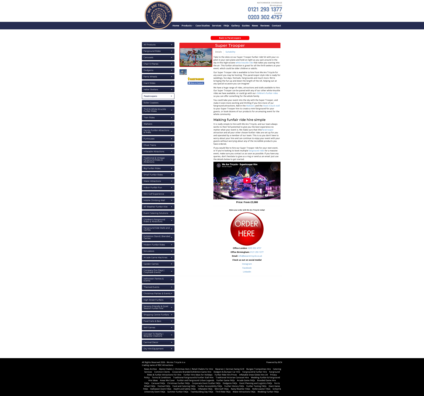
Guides (246, 25)
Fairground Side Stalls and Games (157, 229)
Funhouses (149, 139)
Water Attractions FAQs (244, 391)
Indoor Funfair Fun (153, 187)
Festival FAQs (164, 386)
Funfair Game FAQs (225, 380)
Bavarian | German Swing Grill (229, 369)
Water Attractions (152, 181)
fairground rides (256, 150)
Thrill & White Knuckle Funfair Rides (155, 110)
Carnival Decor (151, 342)
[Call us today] (265, 9)
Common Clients (162, 371)
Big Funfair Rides (152, 168)
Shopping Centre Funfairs (156, 315)
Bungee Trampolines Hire (258, 369)
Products (187, 25)
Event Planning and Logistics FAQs (255, 383)
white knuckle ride (244, 62)
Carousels (148, 57)
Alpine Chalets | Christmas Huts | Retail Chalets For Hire (186, 369)
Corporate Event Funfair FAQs (206, 383)
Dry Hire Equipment (154, 349)
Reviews (265, 25)
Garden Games (151, 264)
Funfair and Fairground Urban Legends (195, 380)
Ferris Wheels (150, 77)
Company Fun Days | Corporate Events (154, 271)
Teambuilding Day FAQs (201, 391)
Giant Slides (149, 83)
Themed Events (151, 287)
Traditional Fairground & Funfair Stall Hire (193, 377)
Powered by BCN (274, 362)
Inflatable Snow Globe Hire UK (253, 374)
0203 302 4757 (254, 248)
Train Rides (149, 117)
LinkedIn (247, 271)
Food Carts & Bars (152, 321)
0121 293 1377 (256, 252)
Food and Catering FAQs (183, 386)
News (255, 25)
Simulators (149, 251)
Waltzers (148, 124)
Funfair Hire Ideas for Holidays (198, 374)
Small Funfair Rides (153, 175)
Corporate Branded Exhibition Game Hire (191, 371)
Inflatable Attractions (154, 151)
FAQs (226, 25)
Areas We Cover (167, 380)
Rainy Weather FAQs (240, 388)
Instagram (247, 264)
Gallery (235, 25)
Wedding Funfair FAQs (268, 391)
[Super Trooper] (196, 57)
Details (218, 51)
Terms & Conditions (161, 377)
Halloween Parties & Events (154, 280)
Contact (276, 25)
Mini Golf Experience (154, 194)
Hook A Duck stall (271, 105)
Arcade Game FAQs (246, 380)
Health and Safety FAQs (184, 388)
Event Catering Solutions (156, 213)
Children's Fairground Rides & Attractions (154, 220)
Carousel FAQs (158, 383)
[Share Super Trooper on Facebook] (196, 82)
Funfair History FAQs (234, 386)
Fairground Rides (152, 51)
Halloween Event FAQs (160, 388)
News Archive (150, 369)
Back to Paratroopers (230, 38)
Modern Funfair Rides (154, 245)
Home (175, 25)
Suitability (230, 51)
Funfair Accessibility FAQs (210, 386)
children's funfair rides (267, 93)
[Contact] (247, 228)
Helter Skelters (151, 89)
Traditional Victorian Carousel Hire (232, 377)
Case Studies (203, 25)
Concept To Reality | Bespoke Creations (153, 335)
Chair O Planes (151, 64)
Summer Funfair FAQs (177, 391)
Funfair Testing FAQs (256, 386)
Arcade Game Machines (155, 257)
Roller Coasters (151, 103)
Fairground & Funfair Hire (254, 371)
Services (216, 25)
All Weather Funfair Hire (156, 207)
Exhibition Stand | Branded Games (157, 237)
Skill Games (149, 327)
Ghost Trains (150, 145)
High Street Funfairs (153, 300)
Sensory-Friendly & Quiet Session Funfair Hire (156, 307)
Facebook (247, 268)
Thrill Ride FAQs (223, 391)
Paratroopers (150, 96)
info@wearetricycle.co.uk (250, 256)
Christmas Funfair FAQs (178, 383)
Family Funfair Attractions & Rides (156, 131)
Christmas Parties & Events (157, 293)
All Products (150, 44)
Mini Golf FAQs (222, 388)
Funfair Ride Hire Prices (226, 374)
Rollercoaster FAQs (261, 388)
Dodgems (148, 70)
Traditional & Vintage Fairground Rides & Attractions (154, 160)
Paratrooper (267, 129)
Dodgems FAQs (230, 383)
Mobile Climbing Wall (154, 200)
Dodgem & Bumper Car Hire (227, 371)
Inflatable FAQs (205, 388)
